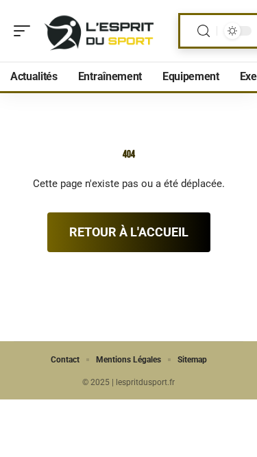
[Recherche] (203, 31)
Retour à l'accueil (128, 232)
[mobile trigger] (25, 31)
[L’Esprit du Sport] (98, 31)
